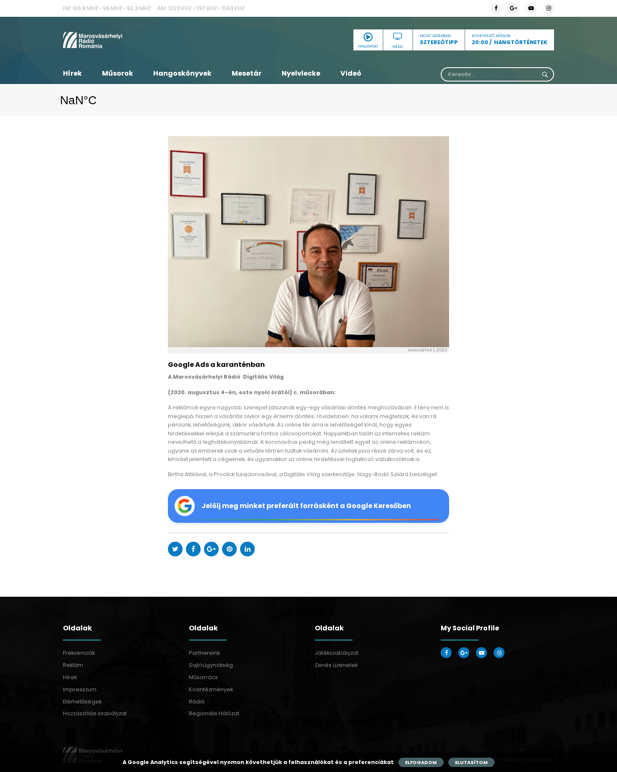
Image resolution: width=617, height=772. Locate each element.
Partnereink (204, 652)
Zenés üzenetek (336, 665)
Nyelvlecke (301, 73)
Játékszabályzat (336, 652)
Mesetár (246, 73)
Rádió (197, 701)
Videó (350, 73)
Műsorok (117, 73)
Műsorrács (203, 677)
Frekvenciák (79, 652)
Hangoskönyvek (182, 73)
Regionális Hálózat (214, 713)
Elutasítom (471, 762)
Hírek (72, 73)
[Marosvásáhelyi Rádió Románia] (140, 39)
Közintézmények (211, 689)
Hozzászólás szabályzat (95, 713)
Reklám (73, 665)
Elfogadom (421, 762)
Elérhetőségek (82, 701)
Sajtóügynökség (211, 665)
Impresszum (80, 689)
